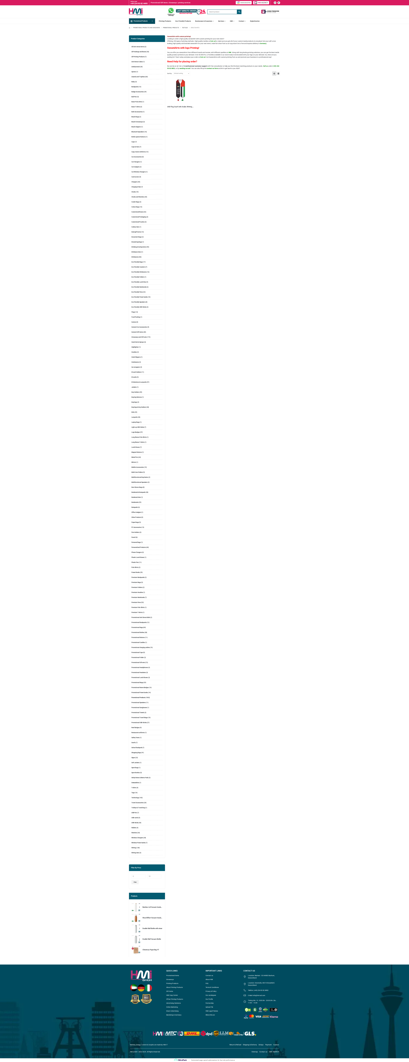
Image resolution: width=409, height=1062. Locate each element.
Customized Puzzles (137, 222)
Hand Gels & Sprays (137, 342)
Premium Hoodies (137, 592)
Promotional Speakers (138, 702)
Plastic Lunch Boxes (137, 557)
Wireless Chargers (137, 838)
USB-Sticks (134, 823)
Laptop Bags (135, 422)
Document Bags (136, 237)
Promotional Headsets (138, 672)
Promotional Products (138, 697)
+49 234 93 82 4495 (139, 3)
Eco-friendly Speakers (138, 302)
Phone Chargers (136, 552)
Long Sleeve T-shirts (137, 442)
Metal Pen (134, 457)
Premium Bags (136, 582)
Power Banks (135, 572)
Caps (133, 142)
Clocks (133, 192)
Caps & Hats (135, 147)
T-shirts (133, 787)
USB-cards (134, 817)
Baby (133, 82)
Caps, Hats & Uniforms (138, 152)
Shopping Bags (136, 752)
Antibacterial (135, 67)
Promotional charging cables (140, 647)
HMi (231, 21)
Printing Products (165, 21)
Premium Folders (136, 587)
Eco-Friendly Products (183, 21)
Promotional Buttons (138, 637)
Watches (134, 833)
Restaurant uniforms (138, 732)
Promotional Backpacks (138, 622)
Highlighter (135, 347)
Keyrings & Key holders (138, 407)
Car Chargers (135, 162)
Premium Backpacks (137, 577)
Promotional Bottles (137, 632)
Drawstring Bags (136, 242)
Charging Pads (136, 187)
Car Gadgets (135, 167)
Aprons (133, 72)
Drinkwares (135, 257)
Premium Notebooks (138, 597)
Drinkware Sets (136, 252)
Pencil (133, 537)
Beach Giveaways (137, 122)
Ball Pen (134, 97)
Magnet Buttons (136, 452)
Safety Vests (135, 737)
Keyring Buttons (136, 397)
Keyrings (134, 402)
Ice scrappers (135, 367)
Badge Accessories (137, 92)
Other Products (136, 517)
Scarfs (133, 742)
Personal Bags (136, 542)
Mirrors (133, 462)
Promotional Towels (137, 712)
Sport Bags (134, 767)
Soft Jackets (135, 762)
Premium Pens (136, 602)
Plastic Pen (135, 562)
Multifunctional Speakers (139, 482)
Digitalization (255, 21)
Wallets (133, 828)
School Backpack (136, 747)
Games (133, 322)
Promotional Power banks (139, 692)
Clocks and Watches (137, 197)
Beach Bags (135, 117)
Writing (133, 848)
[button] (274, 73)
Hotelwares (135, 362)
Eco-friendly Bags (137, 262)
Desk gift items (136, 232)
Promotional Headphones (139, 667)
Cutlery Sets (135, 227)
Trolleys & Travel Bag (138, 807)
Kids (132, 412)
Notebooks (134, 502)
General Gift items (137, 332)
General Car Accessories (139, 327)
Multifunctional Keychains (139, 477)
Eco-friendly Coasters (138, 267)
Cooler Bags (135, 202)
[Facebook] (278, 2)
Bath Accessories (136, 112)
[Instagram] (275, 2)
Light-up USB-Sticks (137, 427)
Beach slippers (136, 127)
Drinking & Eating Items (138, 247)
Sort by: (169, 73)
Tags (133, 792)
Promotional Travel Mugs (139, 717)
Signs (133, 757)
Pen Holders (135, 532)
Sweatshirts (135, 782)
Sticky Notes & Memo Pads (139, 777)
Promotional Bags (137, 627)
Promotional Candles (138, 642)
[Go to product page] (180, 90)
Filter (135, 882)
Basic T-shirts (135, 107)
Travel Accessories (137, 802)
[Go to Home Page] (129, 28)
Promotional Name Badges (140, 687)
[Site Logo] (139, 11)
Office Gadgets (136, 512)
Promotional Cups (137, 652)
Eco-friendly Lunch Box (138, 282)
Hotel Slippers (135, 357)
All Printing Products (137, 57)
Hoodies (134, 352)
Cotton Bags (135, 207)
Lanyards (134, 417)
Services (221, 21)
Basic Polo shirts (136, 102)
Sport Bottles (135, 772)
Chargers (134, 182)
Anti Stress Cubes (137, 62)
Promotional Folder (137, 657)
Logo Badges (135, 432)
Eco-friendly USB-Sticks (138, 307)
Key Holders (135, 392)
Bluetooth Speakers (137, 132)
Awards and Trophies (138, 77)
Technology (135, 797)
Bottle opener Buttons (138, 137)
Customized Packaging (138, 217)
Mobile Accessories (137, 467)
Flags (133, 312)
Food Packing (135, 317)
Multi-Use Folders (137, 472)
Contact (241, 21)
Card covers (135, 177)
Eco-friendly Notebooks (138, 287)
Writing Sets (135, 853)
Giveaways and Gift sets (139, 337)
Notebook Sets (136, 497)
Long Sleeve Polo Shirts (138, 437)
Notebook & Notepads (138, 492)
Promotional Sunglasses (139, 707)
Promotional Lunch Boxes (139, 677)
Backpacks (134, 87)
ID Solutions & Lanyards (138, 382)
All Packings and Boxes (138, 52)
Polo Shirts (134, 567)
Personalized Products (138, 547)
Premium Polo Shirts (137, 607)
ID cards (134, 377)
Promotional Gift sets (138, 662)
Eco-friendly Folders (137, 277)
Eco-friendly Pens (137, 292)
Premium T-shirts (136, 612)
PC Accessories (136, 527)
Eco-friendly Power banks (139, 297)
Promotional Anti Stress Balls (140, 617)
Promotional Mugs (137, 682)
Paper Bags (135, 522)
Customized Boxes (137, 212)
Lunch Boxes (135, 447)
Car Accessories (136, 157)
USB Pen (134, 812)
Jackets (133, 387)
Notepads (134, 507)
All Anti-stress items (137, 47)
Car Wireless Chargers (138, 172)
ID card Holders (136, 372)
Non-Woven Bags (136, 487)
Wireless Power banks (138, 843)
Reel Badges (135, 727)
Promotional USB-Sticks (139, 722)
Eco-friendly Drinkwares (138, 272)
